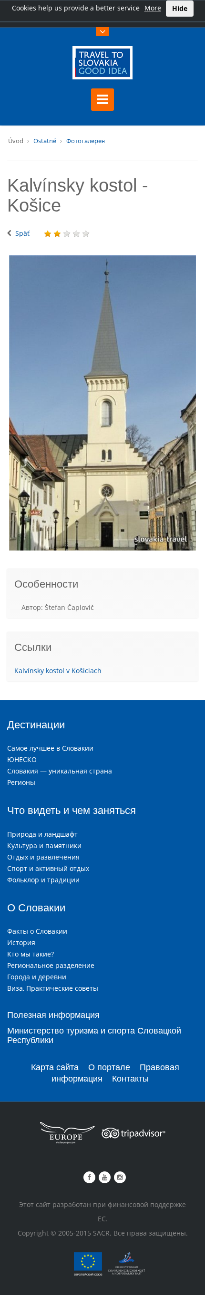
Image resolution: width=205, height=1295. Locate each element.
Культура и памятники (44, 845)
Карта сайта (55, 1067)
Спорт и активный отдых (48, 868)
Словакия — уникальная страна (59, 770)
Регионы (21, 782)
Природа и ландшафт (42, 834)
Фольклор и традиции (43, 879)
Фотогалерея (85, 140)
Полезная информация (53, 1015)
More (152, 7)
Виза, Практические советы (52, 988)
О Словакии (36, 908)
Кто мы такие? (30, 953)
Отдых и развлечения (43, 856)
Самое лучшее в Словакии (50, 748)
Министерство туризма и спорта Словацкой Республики (94, 1035)
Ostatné (44, 140)
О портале (109, 1067)
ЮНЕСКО (22, 759)
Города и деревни (36, 976)
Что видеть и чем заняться (71, 810)
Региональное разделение (50, 965)
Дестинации (36, 725)
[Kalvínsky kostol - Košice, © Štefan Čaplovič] (102, 403)
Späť (22, 233)
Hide (179, 8)
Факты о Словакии (37, 931)
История (21, 942)
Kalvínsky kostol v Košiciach (58, 670)
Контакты (130, 1078)
